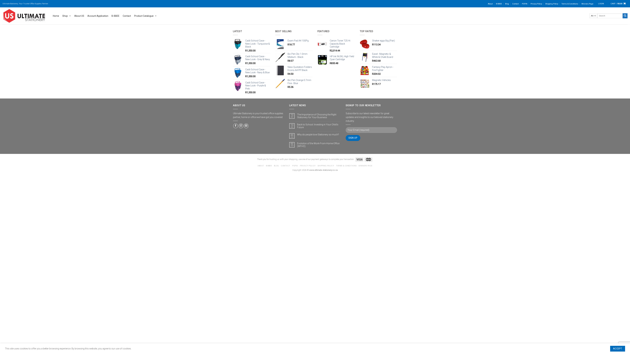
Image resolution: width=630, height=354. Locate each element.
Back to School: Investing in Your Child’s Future (317, 126)
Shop (65, 16)
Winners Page (587, 4)
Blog (507, 4)
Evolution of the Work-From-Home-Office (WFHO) (318, 145)
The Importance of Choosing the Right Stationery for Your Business (316, 116)
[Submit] (625, 15)
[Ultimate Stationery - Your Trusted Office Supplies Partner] (24, 15)
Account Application (97, 16)
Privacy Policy (536, 4)
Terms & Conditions (569, 4)
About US (79, 16)
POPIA (524, 4)
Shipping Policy (551, 4)
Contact (515, 4)
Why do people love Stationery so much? (318, 134)
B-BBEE (499, 4)
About (490, 4)
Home (56, 16)
